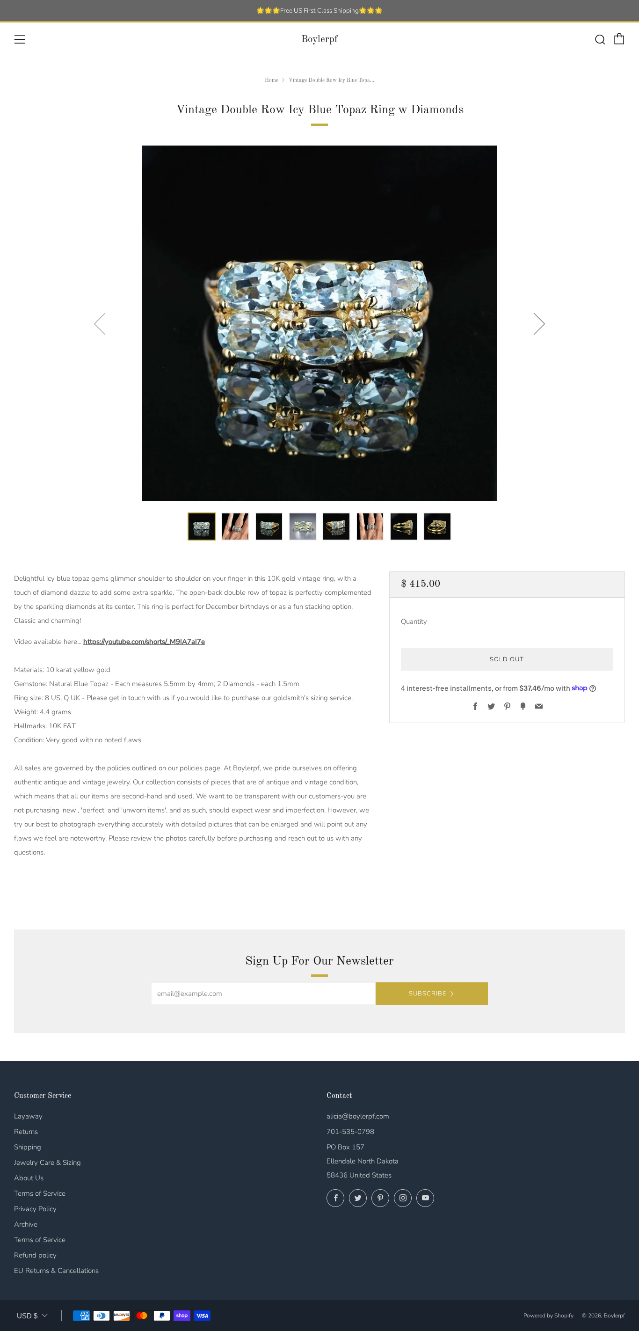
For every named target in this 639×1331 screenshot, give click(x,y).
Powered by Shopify (548, 1315)
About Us (29, 1178)
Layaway (28, 1116)
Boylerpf (319, 39)
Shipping (27, 1147)
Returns (26, 1131)
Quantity (414, 621)
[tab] (202, 526)
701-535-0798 (350, 1131)
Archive (25, 1224)
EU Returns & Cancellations (56, 1270)
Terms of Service (39, 1193)
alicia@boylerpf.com (358, 1116)
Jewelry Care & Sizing (47, 1162)
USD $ (27, 1316)
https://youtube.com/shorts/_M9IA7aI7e (144, 641)
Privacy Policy (35, 1209)
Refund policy (35, 1255)
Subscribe (427, 993)
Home (271, 80)
